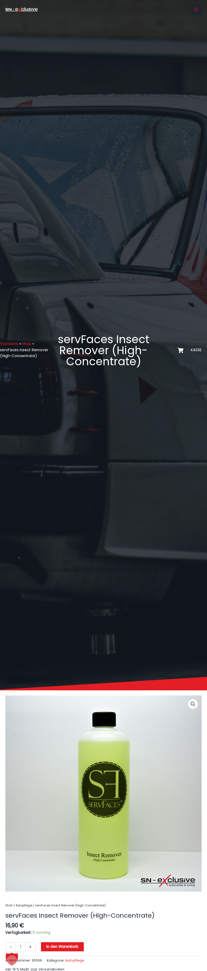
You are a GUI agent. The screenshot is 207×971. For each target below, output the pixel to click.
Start (9, 905)
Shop (26, 343)
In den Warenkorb (62, 946)
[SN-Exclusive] (21, 9)
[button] (193, 704)
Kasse (196, 350)
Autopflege (24, 905)
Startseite (9, 343)
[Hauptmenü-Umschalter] (196, 9)
